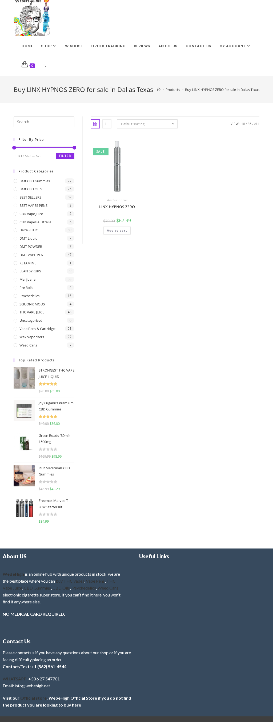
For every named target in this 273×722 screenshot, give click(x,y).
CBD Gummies (37, 587)
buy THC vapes (70, 580)
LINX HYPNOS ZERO (117, 206)
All (256, 124)
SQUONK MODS (32, 304)
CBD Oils (61, 587)
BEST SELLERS (30, 197)
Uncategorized (30, 320)
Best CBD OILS (30, 189)
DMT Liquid (28, 238)
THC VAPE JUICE (31, 312)
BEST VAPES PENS (33, 205)
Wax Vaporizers (117, 200)
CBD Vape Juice (31, 213)
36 (249, 124)
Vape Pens (95, 580)
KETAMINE (27, 263)
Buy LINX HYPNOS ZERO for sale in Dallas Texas (222, 89)
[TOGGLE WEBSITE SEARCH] (44, 66)
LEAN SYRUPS (30, 271)
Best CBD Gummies (34, 181)
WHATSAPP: (15, 678)
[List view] (106, 123)
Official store (33, 697)
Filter (65, 156)
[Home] (158, 89)
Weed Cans (28, 345)
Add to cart (117, 230)
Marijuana (27, 279)
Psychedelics (29, 295)
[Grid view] (95, 123)
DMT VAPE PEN (31, 254)
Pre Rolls (26, 287)
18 (243, 124)
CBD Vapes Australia (35, 222)
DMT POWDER (30, 246)
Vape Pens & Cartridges (37, 328)
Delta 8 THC (28, 230)
